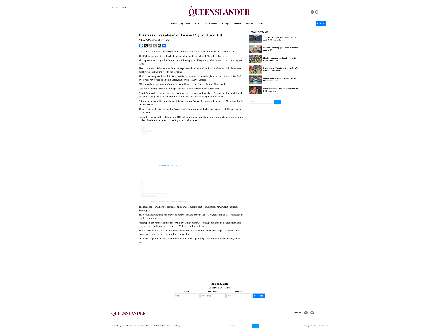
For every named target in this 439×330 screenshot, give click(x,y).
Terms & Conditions (129, 326)
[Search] (277, 102)
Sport (197, 23)
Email (186, 291)
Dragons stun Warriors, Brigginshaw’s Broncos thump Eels (280, 69)
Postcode (239, 291)
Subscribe (321, 23)
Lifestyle (237, 23)
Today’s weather (159, 326)
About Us (149, 326)
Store (260, 23)
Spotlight (226, 23)
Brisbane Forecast (122, 15)
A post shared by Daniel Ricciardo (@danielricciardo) (170, 201)
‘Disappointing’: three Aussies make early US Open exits (279, 38)
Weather (250, 23)
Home (174, 23)
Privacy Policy (116, 326)
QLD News (185, 23)
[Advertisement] (192, 262)
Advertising (176, 326)
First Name (213, 291)
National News (211, 23)
